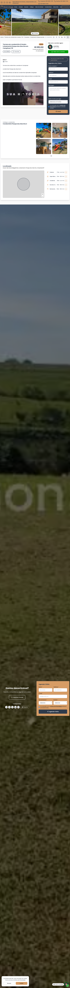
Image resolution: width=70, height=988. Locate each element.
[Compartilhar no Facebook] (56, 37)
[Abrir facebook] (4, 2)
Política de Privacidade (56, 706)
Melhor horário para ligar (54, 99)
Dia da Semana (43, 700)
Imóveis (21, 7)
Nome (40, 687)
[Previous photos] (38, 139)
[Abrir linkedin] (10, 2)
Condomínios (48, 7)
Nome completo (52, 66)
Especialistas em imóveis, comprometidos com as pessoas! (24, 2)
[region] (23, 184)
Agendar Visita (54, 711)
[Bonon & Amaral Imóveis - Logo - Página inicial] (7, 7)
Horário (55, 700)
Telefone (51, 72)
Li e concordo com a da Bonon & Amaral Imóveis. (57, 107)
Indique (32, 7)
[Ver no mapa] (66, 172)
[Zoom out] (43, 196)
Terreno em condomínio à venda (13, 37)
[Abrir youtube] (7, 2)
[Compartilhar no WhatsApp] (54, 37)
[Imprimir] (67, 37)
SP (22, 37)
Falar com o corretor (59, 51)
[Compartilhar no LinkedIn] (62, 37)
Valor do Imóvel (39, 7)
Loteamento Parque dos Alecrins (38, 37)
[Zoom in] (43, 194)
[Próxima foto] (67, 22)
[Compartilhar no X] (59, 37)
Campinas (26, 37)
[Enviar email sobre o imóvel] (65, 37)
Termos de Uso (9, 980)
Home (15, 7)
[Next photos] (64, 139)
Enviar (59, 111)
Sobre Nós (55, 7)
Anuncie (26, 7)
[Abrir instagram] (2, 2)
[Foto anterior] (3, 22)
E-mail (50, 79)
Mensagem (51, 85)
